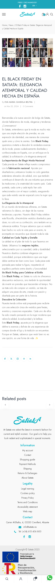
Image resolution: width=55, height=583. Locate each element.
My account (27, 450)
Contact (27, 455)
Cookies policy (27, 493)
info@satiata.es (30, 527)
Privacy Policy (27, 497)
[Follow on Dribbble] (24, 359)
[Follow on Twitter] (11, 359)
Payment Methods (27, 464)
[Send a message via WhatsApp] (50, 578)
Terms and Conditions (27, 502)
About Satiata (27, 477)
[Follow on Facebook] (5, 359)
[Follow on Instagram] (17, 359)
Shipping (27, 468)
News (11, 25)
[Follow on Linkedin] (30, 359)
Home (4, 25)
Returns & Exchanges (27, 473)
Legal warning (27, 488)
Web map (27, 511)
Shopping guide (27, 459)
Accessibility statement (27, 507)
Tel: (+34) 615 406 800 (30, 531)
